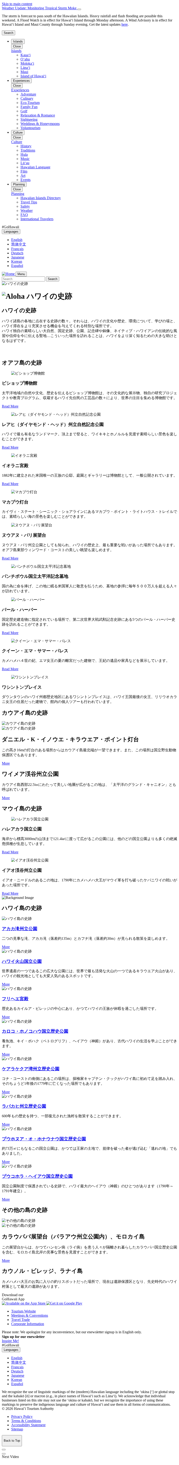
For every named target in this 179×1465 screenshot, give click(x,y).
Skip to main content (17, 4)
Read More (10, 406)
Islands (18, 41)
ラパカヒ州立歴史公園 (24, 1106)
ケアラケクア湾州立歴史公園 (30, 1068)
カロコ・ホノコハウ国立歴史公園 (35, 1031)
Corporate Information (27, 1324)
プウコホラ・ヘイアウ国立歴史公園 (37, 1176)
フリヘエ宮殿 (15, 998)
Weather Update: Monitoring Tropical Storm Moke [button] (39, 8)
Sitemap (17, 1429)
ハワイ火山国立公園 (22, 961)
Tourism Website (23, 1311)
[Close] (79, 9)
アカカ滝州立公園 (19, 928)
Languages (11, 231)
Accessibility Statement (28, 1425)
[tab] (89, 8)
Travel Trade (20, 1320)
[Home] (9, 274)
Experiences (21, 80)
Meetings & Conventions (29, 1315)
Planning (19, 184)
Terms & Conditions (26, 1421)
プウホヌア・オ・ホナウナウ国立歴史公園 (44, 1138)
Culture (18, 132)
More (6, 763)
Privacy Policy (22, 1417)
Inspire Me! (10, 1341)
